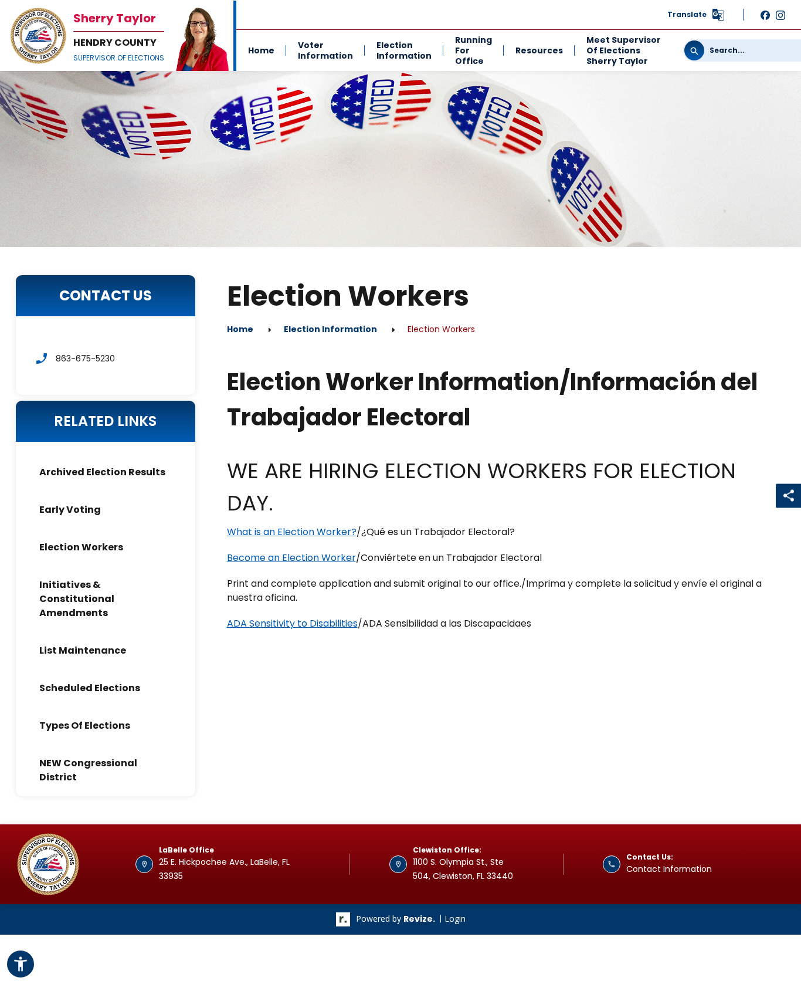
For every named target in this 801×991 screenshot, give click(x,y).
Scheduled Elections (89, 688)
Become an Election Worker (291, 557)
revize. (419, 919)
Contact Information (669, 869)
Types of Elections (84, 725)
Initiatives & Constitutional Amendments (76, 599)
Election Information (404, 50)
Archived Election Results (102, 472)
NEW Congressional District (88, 770)
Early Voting (70, 509)
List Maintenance (82, 650)
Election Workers (81, 547)
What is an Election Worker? (292, 532)
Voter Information (325, 50)
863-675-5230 (85, 358)
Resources (539, 50)
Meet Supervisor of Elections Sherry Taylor (623, 50)
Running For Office (473, 50)
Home (261, 50)
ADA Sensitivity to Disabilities (292, 623)
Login (455, 918)
